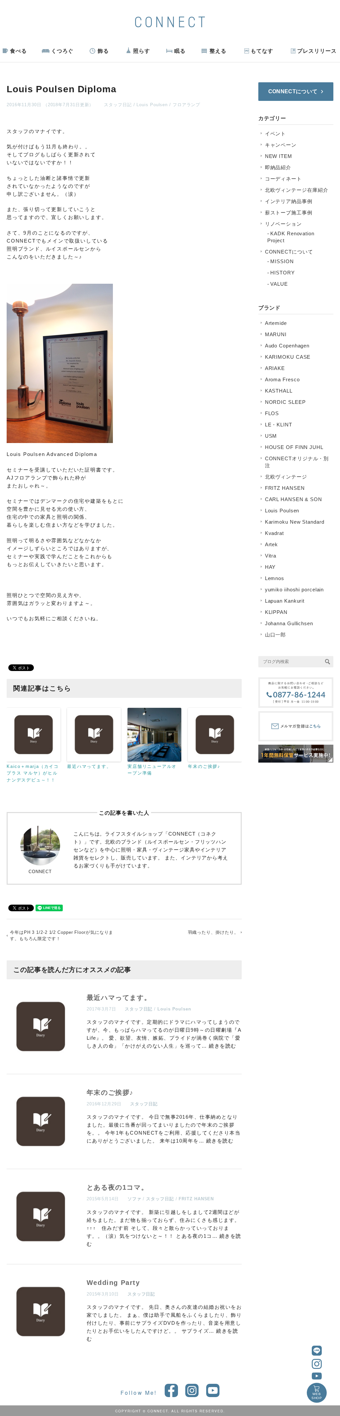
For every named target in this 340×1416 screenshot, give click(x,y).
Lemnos (274, 578)
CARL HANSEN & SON (293, 499)
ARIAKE (275, 368)
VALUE (279, 284)
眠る (180, 51)
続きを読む (222, 1046)
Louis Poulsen (152, 104)
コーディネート (283, 179)
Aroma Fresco (282, 379)
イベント (275, 133)
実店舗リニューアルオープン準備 (152, 770)
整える (218, 51)
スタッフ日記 (117, 104)
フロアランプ (186, 104)
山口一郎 (275, 634)
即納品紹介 (278, 167)
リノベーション (283, 224)
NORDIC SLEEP (285, 402)
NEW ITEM (278, 156)
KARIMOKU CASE (288, 357)
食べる (18, 51)
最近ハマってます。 (89, 766)
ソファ (134, 1198)
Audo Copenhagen (287, 345)
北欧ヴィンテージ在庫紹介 (296, 190)
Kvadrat (274, 533)
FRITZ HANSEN (196, 1198)
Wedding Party (113, 1282)
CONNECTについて (289, 252)
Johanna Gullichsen (289, 623)
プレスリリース (316, 51)
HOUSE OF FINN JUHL (294, 447)
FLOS (272, 413)
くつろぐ (62, 51)
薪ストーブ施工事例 (288, 212)
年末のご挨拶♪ (204, 766)
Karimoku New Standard (294, 522)
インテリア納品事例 (288, 201)
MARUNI (276, 334)
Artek (271, 544)
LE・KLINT (278, 424)
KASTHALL (279, 391)
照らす (141, 51)
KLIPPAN (276, 612)
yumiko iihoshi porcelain (294, 589)
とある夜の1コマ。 (117, 1187)
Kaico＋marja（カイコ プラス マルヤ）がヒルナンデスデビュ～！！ (33, 773)
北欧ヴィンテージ (286, 477)
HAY (270, 567)
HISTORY (282, 272)
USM (271, 436)
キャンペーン (281, 145)
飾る (103, 51)
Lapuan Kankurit (285, 601)
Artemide (276, 323)
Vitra (271, 556)
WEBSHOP (316, 1396)
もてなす (262, 51)
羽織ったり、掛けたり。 (213, 932)
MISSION (282, 261)
